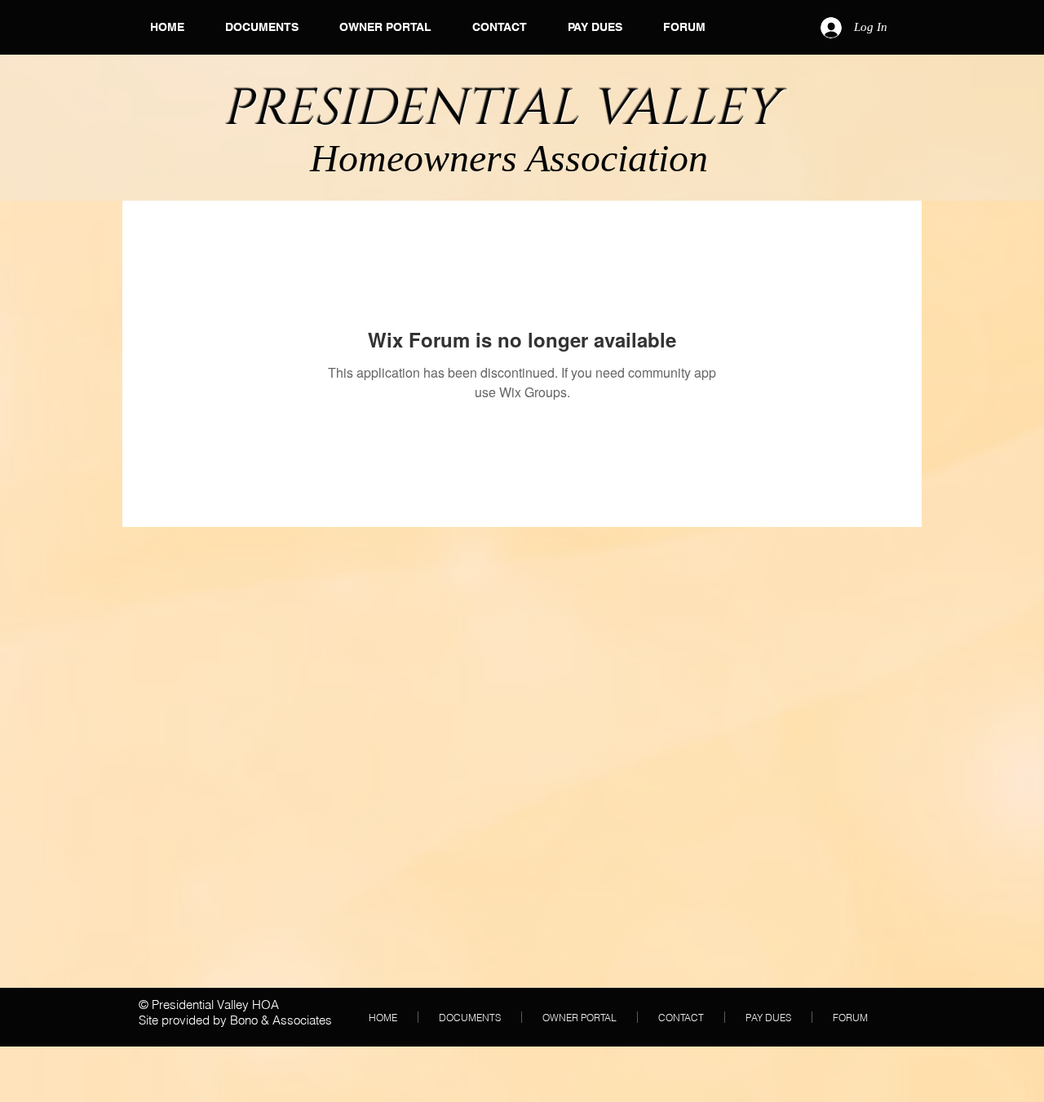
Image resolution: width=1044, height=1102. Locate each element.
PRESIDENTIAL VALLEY (506, 109)
